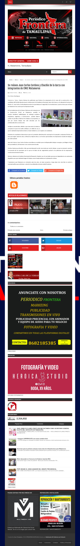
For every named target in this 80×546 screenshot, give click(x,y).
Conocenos (47, 542)
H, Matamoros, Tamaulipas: (20, 66)
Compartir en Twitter (36, 170)
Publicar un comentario (16, 226)
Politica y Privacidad (65, 542)
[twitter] (66, 2)
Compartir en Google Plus (55, 170)
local (29, 92)
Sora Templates (18, 537)
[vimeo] (70, 2)
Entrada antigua (67, 230)
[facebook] (63, 2)
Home (40, 542)
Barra (26, 92)
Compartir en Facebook (18, 170)
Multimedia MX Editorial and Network (55, 537)
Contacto (55, 542)
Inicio (41, 230)
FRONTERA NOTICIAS (33, 537)
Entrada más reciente (14, 230)
